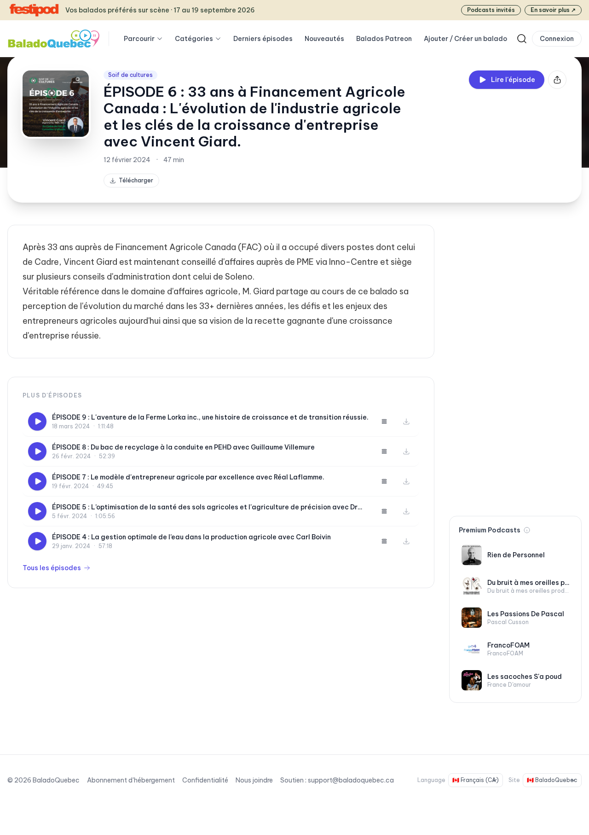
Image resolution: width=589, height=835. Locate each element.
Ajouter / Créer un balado (465, 39)
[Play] (37, 421)
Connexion (557, 39)
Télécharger (136, 180)
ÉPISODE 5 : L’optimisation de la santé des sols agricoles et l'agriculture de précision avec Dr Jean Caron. (205, 507)
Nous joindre (254, 780)
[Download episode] (406, 421)
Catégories (194, 39)
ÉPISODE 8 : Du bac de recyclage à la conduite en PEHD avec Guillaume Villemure (183, 447)
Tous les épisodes (52, 568)
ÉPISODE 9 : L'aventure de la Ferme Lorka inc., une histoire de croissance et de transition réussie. (210, 417)
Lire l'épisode (513, 80)
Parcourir (139, 39)
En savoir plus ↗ (553, 9)
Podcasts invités (491, 9)
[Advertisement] (515, 363)
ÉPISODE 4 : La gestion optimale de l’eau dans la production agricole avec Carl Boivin (191, 537)
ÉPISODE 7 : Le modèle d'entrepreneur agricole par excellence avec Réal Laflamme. (188, 477)
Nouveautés (324, 39)
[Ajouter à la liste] (384, 421)
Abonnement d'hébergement (131, 780)
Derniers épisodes (263, 39)
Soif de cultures (130, 74)
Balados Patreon (384, 39)
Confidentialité (205, 780)
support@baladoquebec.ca (351, 780)
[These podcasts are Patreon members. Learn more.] (527, 530)
